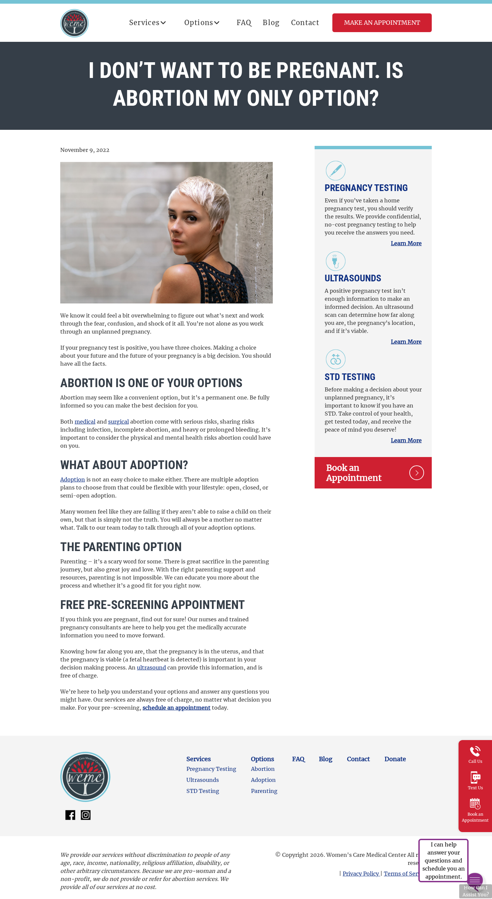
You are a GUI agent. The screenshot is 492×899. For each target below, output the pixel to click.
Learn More (406, 243)
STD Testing (350, 376)
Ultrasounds (353, 278)
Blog (271, 22)
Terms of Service (406, 873)
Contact (305, 22)
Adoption (72, 479)
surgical (118, 421)
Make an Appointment (382, 22)
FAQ (244, 22)
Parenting (264, 791)
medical (85, 421)
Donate (395, 759)
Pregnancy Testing (366, 187)
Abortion (263, 769)
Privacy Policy (361, 873)
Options (198, 22)
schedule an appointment (177, 707)
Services (144, 22)
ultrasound (151, 667)
